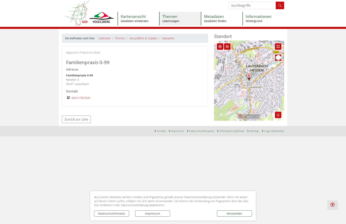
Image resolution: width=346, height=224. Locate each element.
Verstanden (234, 213)
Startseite (105, 38)
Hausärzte (168, 38)
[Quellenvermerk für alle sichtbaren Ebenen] (278, 115)
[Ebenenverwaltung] (278, 58)
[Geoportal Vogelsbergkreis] (89, 13)
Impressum (152, 213)
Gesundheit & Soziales (143, 38)
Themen (120, 38)
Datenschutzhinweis (111, 213)
